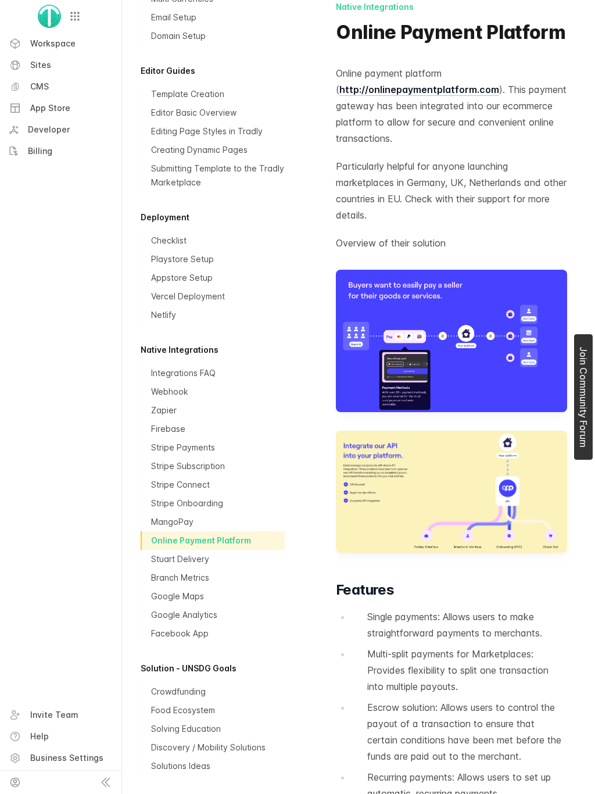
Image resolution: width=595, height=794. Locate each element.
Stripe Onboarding (187, 503)
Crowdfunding (178, 691)
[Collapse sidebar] (105, 782)
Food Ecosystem (183, 710)
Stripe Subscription (188, 466)
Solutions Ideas (180, 766)
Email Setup (173, 17)
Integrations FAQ (183, 373)
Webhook (169, 391)
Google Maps (177, 596)
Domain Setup (178, 36)
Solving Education (186, 729)
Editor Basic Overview (193, 112)
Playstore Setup (182, 259)
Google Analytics (184, 615)
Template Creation (187, 94)
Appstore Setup (182, 277)
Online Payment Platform (201, 540)
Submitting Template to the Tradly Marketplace (217, 175)
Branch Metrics (180, 577)
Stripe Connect (180, 484)
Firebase (168, 429)
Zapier (164, 410)
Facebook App (180, 633)
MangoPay (172, 522)
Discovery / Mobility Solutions (208, 747)
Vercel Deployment (188, 296)
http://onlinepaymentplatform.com (419, 89)
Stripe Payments (183, 447)
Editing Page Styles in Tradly (207, 131)
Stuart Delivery (180, 559)
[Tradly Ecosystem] (75, 16)
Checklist (169, 240)
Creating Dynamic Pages (199, 150)
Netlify (163, 315)
